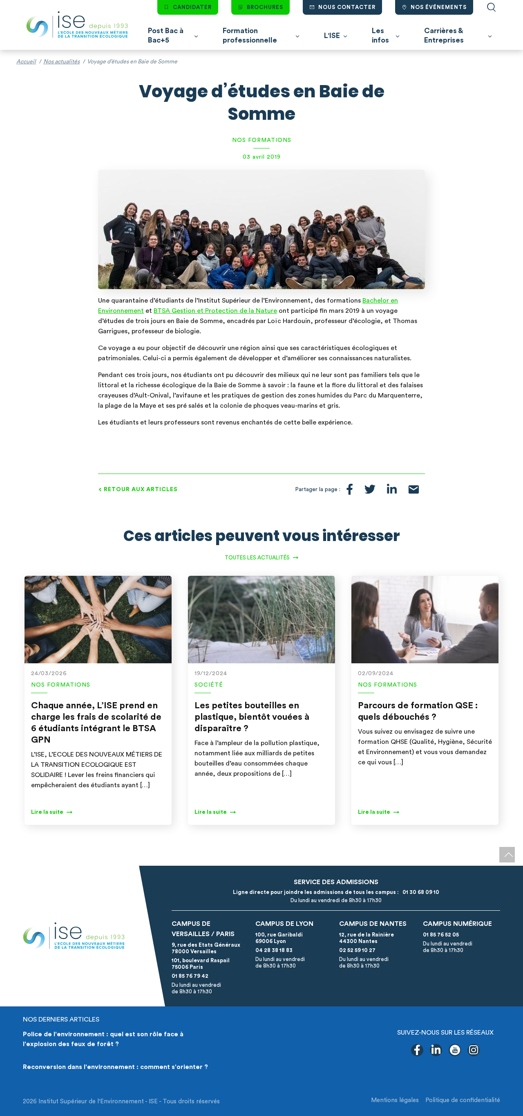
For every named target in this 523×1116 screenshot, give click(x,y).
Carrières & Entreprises (444, 35)
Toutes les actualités (257, 557)
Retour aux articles (141, 489)
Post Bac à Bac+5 (165, 35)
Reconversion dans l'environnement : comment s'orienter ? (115, 1067)
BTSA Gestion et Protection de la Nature (215, 311)
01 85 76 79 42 (190, 976)
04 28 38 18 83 (274, 950)
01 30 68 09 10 (419, 892)
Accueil (26, 62)
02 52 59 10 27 (357, 950)
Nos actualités (61, 62)
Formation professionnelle (250, 35)
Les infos (380, 35)
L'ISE (332, 35)
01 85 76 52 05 (441, 934)
